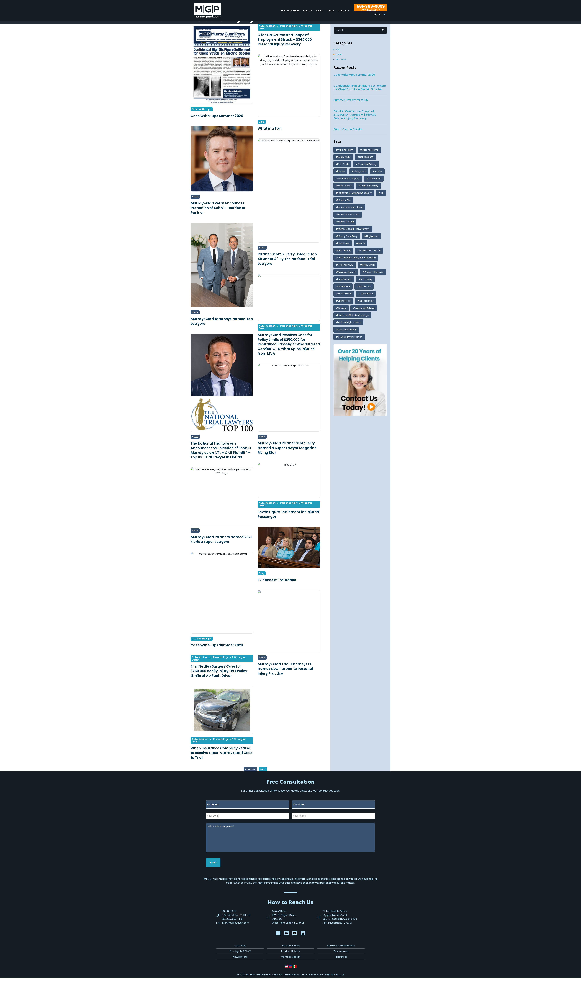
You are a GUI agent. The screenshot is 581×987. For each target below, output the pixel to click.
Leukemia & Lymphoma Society (355, 192)
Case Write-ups (201, 109)
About (320, 10)
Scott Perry (366, 279)
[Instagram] (303, 933)
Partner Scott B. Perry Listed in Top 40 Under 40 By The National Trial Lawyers (287, 259)
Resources (341, 957)
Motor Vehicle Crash (348, 214)
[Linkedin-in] (286, 933)
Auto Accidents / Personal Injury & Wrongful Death (285, 27)
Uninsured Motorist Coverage (353, 315)
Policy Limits (368, 264)
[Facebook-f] (278, 933)
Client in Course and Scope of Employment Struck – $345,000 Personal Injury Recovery (285, 40)
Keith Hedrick (345, 185)
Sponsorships (366, 300)
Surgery (342, 307)
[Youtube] (295, 933)
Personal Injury (345, 264)
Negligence (372, 236)
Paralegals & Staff (240, 951)
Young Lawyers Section (350, 336)
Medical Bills (344, 200)
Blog (261, 122)
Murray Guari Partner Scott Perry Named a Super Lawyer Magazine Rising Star (287, 448)
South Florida (345, 293)
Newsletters (240, 957)
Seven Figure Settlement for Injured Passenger (288, 514)
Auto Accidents (370, 149)
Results (307, 10)
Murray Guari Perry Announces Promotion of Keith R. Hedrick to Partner (218, 208)
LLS (382, 192)
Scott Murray (345, 279)
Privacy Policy (334, 974)
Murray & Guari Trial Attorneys (354, 228)
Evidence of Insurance (277, 580)
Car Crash (343, 164)
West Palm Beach (347, 329)
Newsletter (343, 243)
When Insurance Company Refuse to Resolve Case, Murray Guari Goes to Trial (221, 753)
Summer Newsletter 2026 (350, 100)
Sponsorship (344, 300)
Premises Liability (347, 272)
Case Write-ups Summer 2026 (217, 116)
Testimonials (340, 951)
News (330, 10)
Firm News (341, 59)
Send (213, 862)
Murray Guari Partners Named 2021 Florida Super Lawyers (221, 539)
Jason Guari (375, 178)
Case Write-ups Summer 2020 (217, 645)
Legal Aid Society (369, 185)
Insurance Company (349, 178)
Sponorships (367, 293)
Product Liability (290, 951)
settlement (344, 286)
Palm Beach (344, 250)
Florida (341, 171)
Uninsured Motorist (365, 307)
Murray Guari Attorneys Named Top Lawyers (222, 321)
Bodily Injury (344, 156)
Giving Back (360, 171)
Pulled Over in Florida (347, 129)
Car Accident (366, 156)
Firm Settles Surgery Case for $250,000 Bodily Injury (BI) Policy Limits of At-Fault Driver (219, 671)
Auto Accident (345, 149)
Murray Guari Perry (347, 236)
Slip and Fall (365, 286)
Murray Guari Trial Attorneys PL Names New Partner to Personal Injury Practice (285, 669)
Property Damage (374, 272)
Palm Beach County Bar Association (357, 257)
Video (339, 54)
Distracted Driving (367, 164)
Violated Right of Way (349, 322)
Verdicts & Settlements (341, 945)
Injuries (378, 171)
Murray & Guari (346, 221)
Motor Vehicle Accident (350, 207)
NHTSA (361, 243)
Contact (343, 10)
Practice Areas (290, 10)
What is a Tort (270, 128)
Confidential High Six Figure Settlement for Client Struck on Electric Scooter (359, 87)
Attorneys (240, 945)
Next (263, 769)
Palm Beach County (370, 250)
